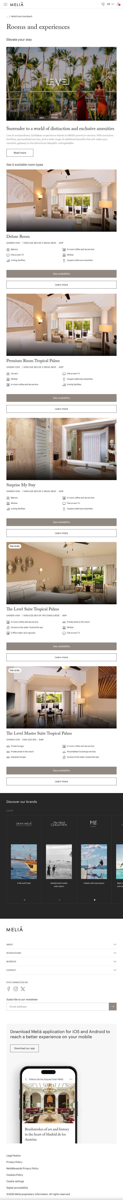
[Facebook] (8, 989)
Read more (20, 152)
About (9, 944)
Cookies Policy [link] (14, 1174)
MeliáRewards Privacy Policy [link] (22, 1168)
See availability (61, 273)
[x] (22, 989)
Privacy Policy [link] (14, 1162)
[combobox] (111, 4)
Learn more (61, 284)
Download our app (24, 1048)
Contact (11, 970)
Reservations (13, 953)
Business (11, 961)
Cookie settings (15, 1181)
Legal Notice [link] (13, 1155)
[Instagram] (15, 989)
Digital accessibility (17, 1187)
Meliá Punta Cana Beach (21, 16)
